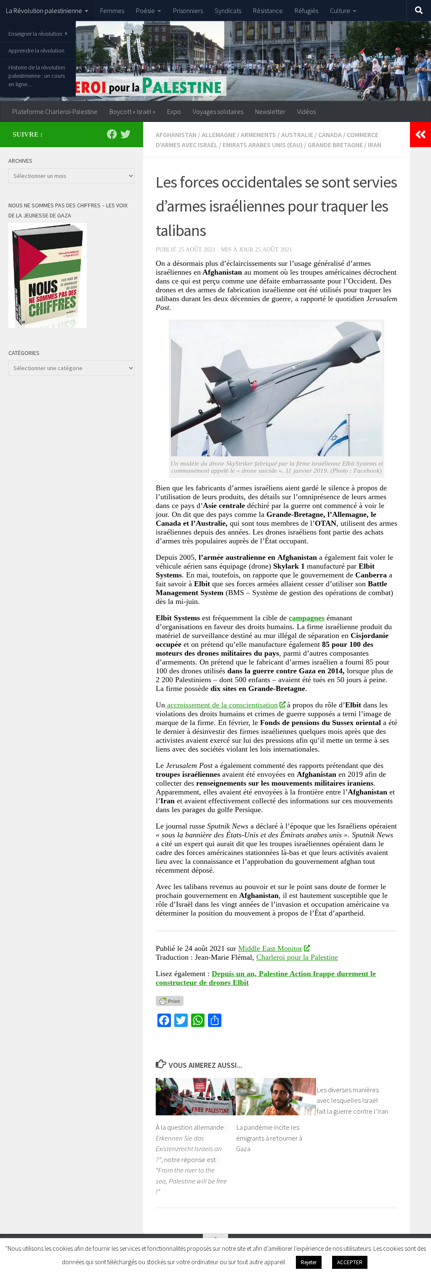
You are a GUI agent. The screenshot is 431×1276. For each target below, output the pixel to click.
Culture (340, 10)
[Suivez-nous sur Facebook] (112, 134)
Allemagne (219, 134)
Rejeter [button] (309, 1262)
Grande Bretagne (335, 144)
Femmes (112, 10)
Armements (258, 134)
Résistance (268, 10)
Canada (330, 134)
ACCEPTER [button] (349, 1262)
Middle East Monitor (270, 948)
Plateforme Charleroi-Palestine (55, 111)
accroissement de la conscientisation (221, 705)
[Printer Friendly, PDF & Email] (170, 1001)
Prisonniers (188, 10)
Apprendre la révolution (36, 50)
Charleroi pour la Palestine (297, 957)
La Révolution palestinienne (44, 10)
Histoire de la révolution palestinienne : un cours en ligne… (36, 76)
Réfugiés (306, 10)
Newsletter (270, 111)
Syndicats (228, 10)
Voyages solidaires (218, 111)
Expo (174, 111)
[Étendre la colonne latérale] (420, 134)
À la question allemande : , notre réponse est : (191, 1159)
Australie (297, 134)
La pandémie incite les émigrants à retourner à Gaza (269, 1137)
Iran (374, 144)
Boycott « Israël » (132, 111)
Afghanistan (176, 134)
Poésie (145, 10)
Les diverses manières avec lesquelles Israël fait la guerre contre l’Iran (352, 1100)
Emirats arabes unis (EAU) (263, 144)
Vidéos (306, 111)
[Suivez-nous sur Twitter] (125, 134)
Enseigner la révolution (35, 33)
